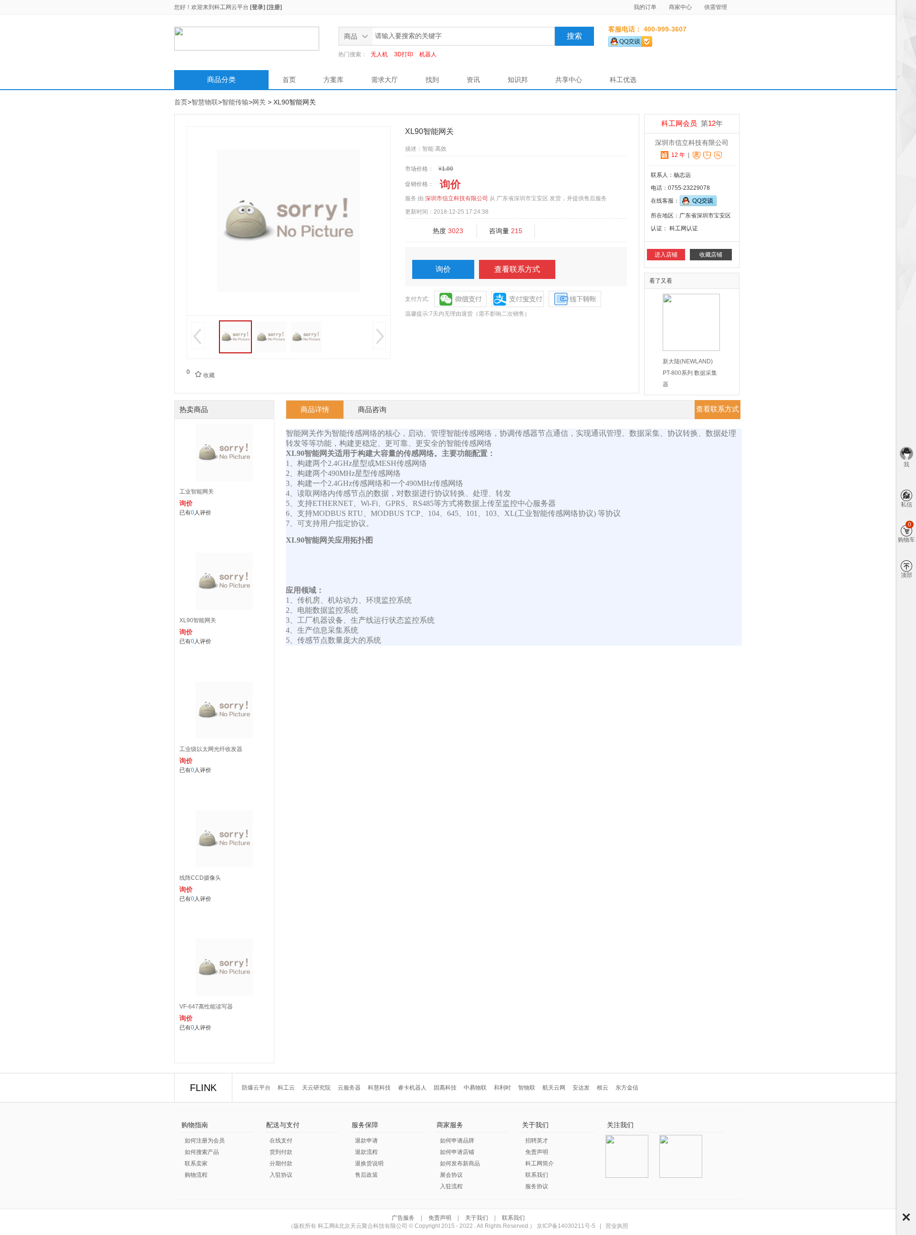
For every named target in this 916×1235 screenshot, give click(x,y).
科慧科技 (379, 1087)
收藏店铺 (710, 254)
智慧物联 (204, 102)
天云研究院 (316, 1087)
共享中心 (568, 79)
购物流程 (196, 1175)
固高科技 (445, 1087)
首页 (289, 79)
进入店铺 (666, 254)
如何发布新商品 (460, 1163)
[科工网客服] (630, 39)
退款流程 (366, 1152)
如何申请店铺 (457, 1152)
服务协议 (536, 1186)
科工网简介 (539, 1163)
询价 (443, 269)
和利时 (502, 1087)
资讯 (473, 79)
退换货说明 (369, 1163)
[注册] (274, 7)
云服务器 (349, 1087)
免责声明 (536, 1152)
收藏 (205, 375)
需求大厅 (384, 79)
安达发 (581, 1087)
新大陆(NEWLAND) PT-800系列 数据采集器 (690, 373)
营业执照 (616, 1226)
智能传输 (235, 102)
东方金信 (626, 1087)
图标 (906, 1217)
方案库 (333, 79)
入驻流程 (451, 1186)
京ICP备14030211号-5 (566, 1226)
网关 (259, 102)
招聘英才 (536, 1140)
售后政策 (366, 1175)
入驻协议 (281, 1175)
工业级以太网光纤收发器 (210, 749)
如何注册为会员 (205, 1140)
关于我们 (476, 1217)
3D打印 (403, 54)
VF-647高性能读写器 (206, 1006)
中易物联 (475, 1087)
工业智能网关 (196, 491)
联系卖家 (196, 1163)
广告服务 (404, 1217)
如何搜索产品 (202, 1152)
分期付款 (281, 1163)
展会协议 (451, 1175)
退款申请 (366, 1140)
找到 (432, 79)
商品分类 (221, 79)
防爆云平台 (256, 1087)
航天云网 (553, 1087)
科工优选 (623, 79)
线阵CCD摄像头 (200, 878)
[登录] (257, 7)
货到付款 (281, 1152)
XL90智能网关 (197, 620)
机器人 (428, 54)
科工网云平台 (231, 7)
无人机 (379, 54)
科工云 (286, 1087)
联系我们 (536, 1175)
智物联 (526, 1087)
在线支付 (281, 1140)
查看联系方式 (517, 269)
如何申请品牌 (457, 1140)
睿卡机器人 (412, 1087)
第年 (692, 123)
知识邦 (518, 79)
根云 (602, 1087)
